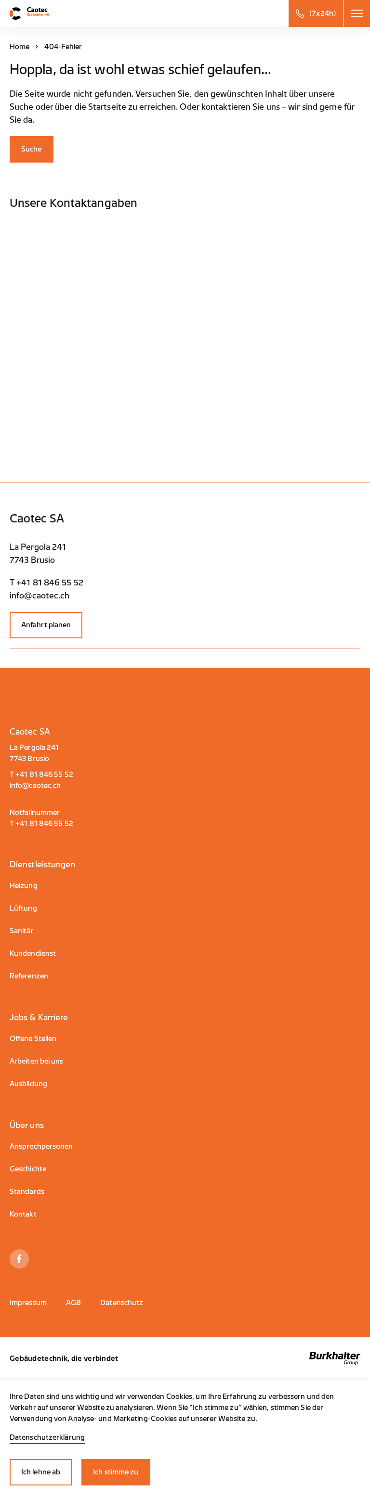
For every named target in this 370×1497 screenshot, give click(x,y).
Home (19, 47)
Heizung (24, 886)
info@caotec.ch (35, 786)
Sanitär (22, 931)
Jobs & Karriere (39, 1017)
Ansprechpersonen (41, 1146)
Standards (27, 1192)
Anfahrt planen (46, 625)
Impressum (28, 1303)
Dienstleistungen (43, 864)
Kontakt (23, 1214)
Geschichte (28, 1169)
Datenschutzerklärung (47, 1438)
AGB (73, 1303)
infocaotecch (39, 595)
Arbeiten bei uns (37, 1061)
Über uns (27, 1125)
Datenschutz (121, 1303)
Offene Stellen (33, 1039)
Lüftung (23, 908)
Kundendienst (33, 954)
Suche (31, 149)
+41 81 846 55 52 (44, 775)
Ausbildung (28, 1084)
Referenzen (29, 976)
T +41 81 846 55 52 (46, 582)
